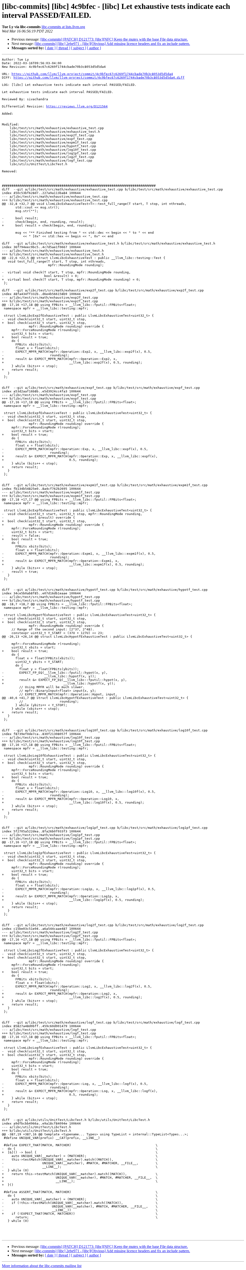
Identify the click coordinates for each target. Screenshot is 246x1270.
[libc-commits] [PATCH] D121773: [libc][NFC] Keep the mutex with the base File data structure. (114, 39)
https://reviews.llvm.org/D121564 (77, 106)
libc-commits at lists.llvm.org (63, 27)
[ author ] (94, 48)
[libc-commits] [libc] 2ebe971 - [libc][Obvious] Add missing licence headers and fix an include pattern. (112, 44)
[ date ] (50, 48)
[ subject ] (78, 48)
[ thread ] (63, 48)
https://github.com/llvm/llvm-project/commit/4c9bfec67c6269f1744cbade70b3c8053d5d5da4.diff (98, 77)
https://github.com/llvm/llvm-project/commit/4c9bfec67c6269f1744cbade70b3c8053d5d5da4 (92, 74)
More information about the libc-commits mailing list (41, 1266)
